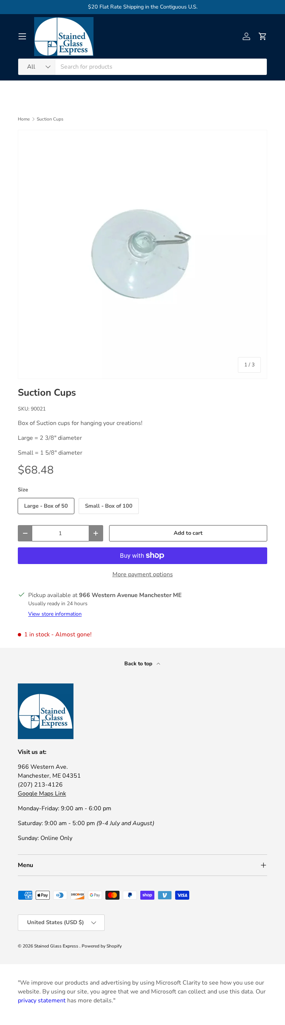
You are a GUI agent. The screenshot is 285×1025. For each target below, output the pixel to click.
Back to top (139, 663)
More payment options (142, 574)
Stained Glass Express (56, 946)
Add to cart (188, 533)
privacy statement (42, 1000)
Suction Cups (50, 119)
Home (24, 119)
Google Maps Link (42, 794)
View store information (55, 613)
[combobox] (142, 67)
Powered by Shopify (102, 946)
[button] (263, 36)
